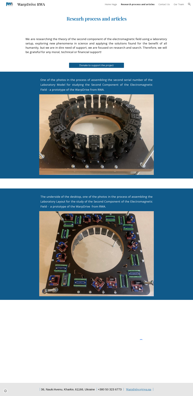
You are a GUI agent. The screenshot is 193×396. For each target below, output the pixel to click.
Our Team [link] (179, 4)
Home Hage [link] (111, 4)
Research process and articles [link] (138, 4)
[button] (189, 4)
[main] (96, 17)
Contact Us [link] (164, 4)
